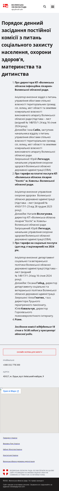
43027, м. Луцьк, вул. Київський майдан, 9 (23, 376)
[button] (52, 6)
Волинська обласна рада (18, 6)
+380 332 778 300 (11, 365)
